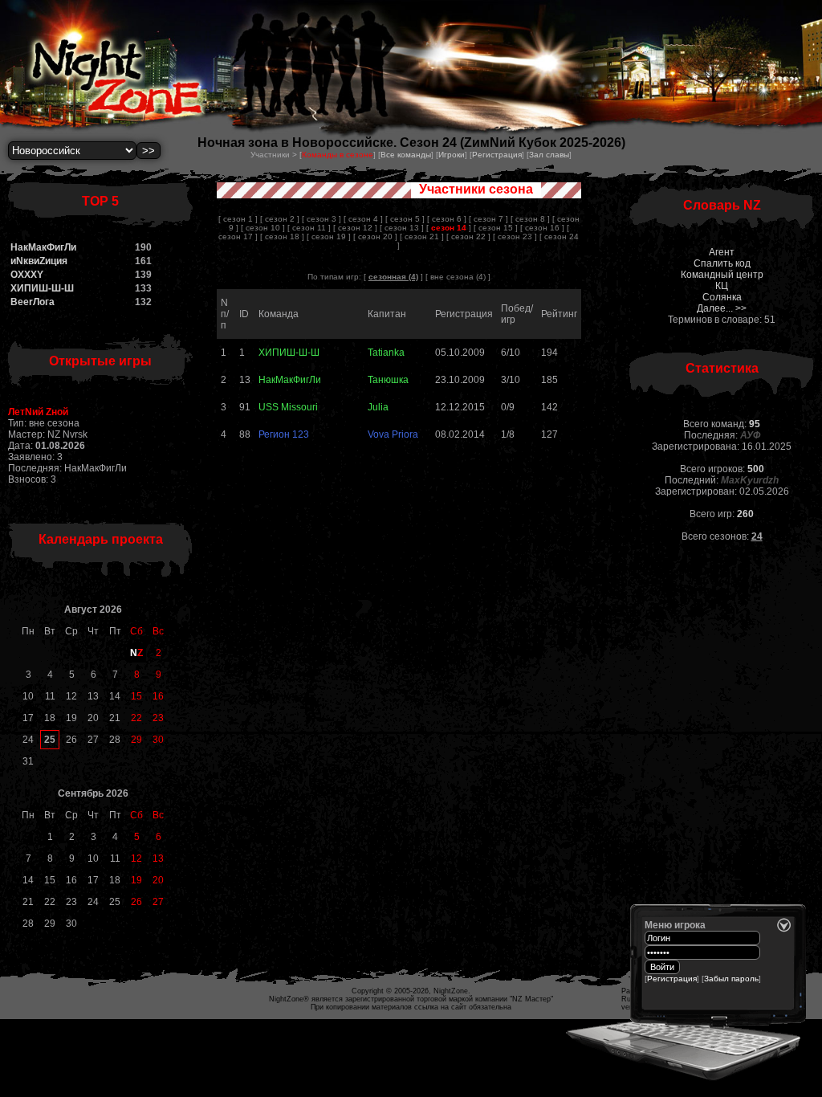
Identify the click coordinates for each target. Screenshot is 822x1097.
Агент (722, 252)
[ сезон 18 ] (282, 236)
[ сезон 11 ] (309, 227)
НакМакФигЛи (43, 247)
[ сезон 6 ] (446, 218)
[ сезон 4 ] (363, 218)
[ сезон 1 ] (238, 218)
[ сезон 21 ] (422, 236)
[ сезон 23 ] (515, 236)
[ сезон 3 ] (321, 218)
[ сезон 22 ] (468, 236)
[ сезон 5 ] (405, 218)
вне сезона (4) (458, 276)
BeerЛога (32, 302)
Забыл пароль (731, 978)
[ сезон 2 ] (279, 218)
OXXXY (26, 274)
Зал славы (549, 154)
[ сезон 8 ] (530, 218)
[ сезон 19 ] (329, 236)
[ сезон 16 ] (542, 227)
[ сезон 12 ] (355, 227)
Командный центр (722, 274)
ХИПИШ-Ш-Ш (42, 288)
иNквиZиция (38, 261)
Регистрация (497, 154)
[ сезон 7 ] (488, 218)
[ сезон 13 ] (402, 227)
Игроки (451, 154)
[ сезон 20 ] (375, 236)
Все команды (405, 154)
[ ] (448, 227)
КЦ (721, 286)
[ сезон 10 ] (263, 227)
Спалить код (722, 263)
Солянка (722, 297)
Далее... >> (722, 308)
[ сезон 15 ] (496, 227)
